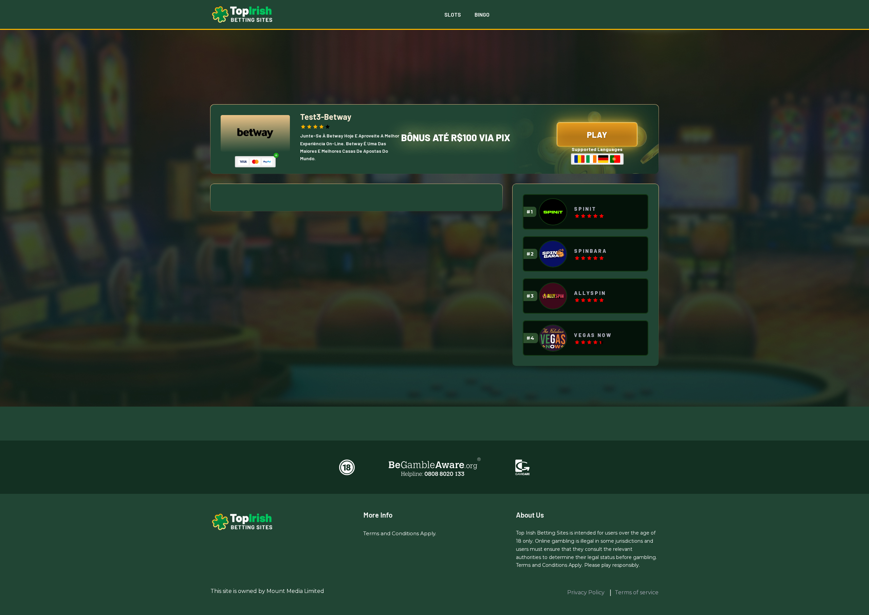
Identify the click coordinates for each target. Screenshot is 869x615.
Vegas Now (593, 335)
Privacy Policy (586, 592)
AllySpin (590, 293)
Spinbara (590, 251)
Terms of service (637, 592)
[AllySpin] (553, 296)
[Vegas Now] (553, 338)
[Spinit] (553, 211)
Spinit (585, 209)
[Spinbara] (553, 253)
